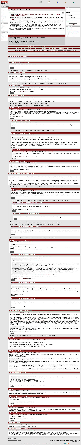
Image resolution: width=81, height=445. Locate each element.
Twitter (2, 33)
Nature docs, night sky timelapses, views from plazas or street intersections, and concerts (28, 320)
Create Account (4, 20)
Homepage (46, 109)
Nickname (68, 9)
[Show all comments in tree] (12, 56)
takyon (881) (13, 87)
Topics (34, 443)
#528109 (45, 414)
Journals (30, 443)
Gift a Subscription (73, 23)
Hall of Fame (3, 16)
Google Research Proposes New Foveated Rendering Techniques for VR (24, 37)
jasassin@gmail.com (21, 397)
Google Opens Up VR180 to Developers (17, 42)
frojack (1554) (13, 162)
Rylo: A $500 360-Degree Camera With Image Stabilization (21, 41)
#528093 (34, 122)
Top (57, 48)
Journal (49, 87)
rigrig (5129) (13, 109)
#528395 (33, 424)
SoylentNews (4, 3)
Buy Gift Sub (3, 19)
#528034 (40, 339)
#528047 (30, 390)
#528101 (34, 190)
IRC (1, 34)
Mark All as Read (62, 50)
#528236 (41, 397)
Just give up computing (20, 83)
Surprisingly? (13, 337)
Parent (11, 118)
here (48, 18)
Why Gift (73, 24)
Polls (2, 15)
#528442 (32, 430)
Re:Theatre (18, 62)
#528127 (32, 134)
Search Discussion (71, 48)
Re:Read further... (16, 372)
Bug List (2, 37)
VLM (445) (14, 134)
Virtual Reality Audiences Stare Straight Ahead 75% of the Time (26, 7)
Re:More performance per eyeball (20, 396)
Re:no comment (16, 85)
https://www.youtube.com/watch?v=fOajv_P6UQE (40, 274)
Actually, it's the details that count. (23, 186)
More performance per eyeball (22, 389)
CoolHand (14, 9)
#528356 (33, 299)
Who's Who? (3, 36)
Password (68, 12)
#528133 (45, 312)
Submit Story (3, 17)
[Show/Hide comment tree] (10, 56)
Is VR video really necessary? (21, 173)
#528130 (30, 241)
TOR (2, 39)
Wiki (2, 35)
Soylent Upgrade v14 (22, 91)
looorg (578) (12, 390)
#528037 (35, 352)
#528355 (34, 204)
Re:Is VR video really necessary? (19, 221)
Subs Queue (3, 18)
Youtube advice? (18, 405)
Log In (62, 443)
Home (23, 443)
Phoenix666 (11, 12)
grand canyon (35, 260)
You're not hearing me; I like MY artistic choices (28, 200)
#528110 (45, 87)
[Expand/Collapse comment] (9, 56)
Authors (37, 443)
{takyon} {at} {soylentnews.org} (23, 87)
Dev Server (3, 38)
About (2, 9)
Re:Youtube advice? (17, 412)
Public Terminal (70, 15)
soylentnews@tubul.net (21, 109)
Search (40, 443)
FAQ (28, 443)
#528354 (32, 162)
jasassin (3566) (14, 397)
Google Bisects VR (13, 38)
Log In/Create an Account (50, 48)
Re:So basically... (15, 103)
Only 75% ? (13, 422)
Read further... (17, 350)
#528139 (48, 151)
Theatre (16, 56)
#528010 (33, 74)
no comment (17, 72)
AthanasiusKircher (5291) (14, 352)
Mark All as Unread (71, 50)
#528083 (33, 407)
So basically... (17, 95)
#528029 (41, 109)
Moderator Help (12, 438)
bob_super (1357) (15, 122)
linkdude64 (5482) (13, 430)
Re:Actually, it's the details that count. (26, 189)
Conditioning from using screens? (19, 428)
